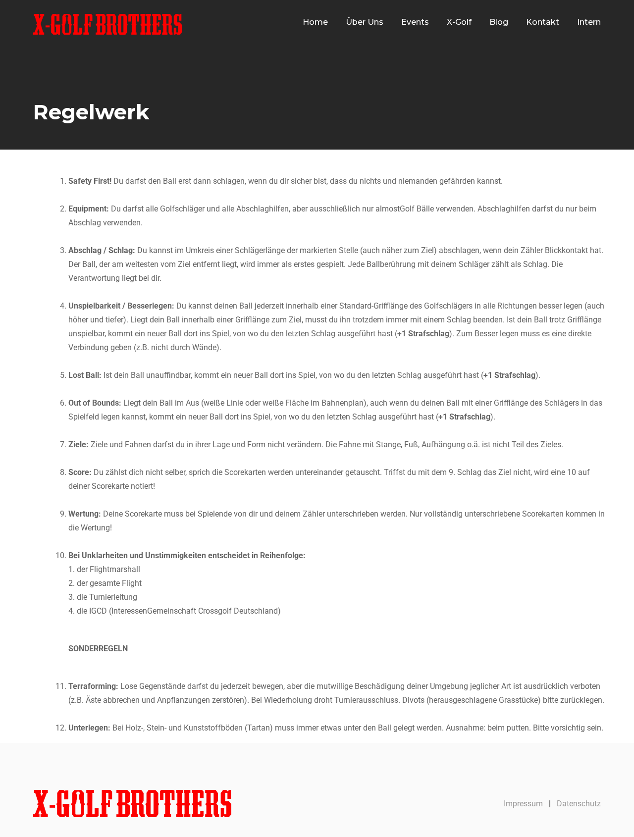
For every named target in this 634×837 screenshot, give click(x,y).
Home (315, 22)
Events (415, 22)
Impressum (523, 803)
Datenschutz (579, 803)
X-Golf (459, 22)
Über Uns (364, 22)
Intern (589, 22)
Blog (498, 22)
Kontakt (542, 22)
